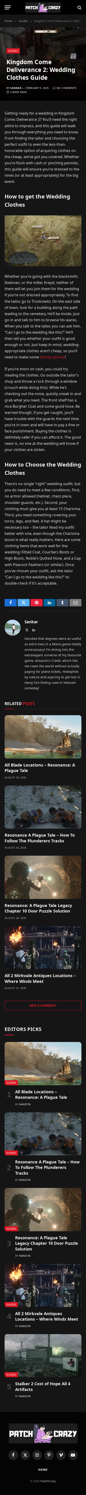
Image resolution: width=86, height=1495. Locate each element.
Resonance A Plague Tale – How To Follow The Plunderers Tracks (40, 837)
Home (42, 1470)
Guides (13, 50)
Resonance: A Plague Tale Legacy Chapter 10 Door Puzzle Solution (38, 908)
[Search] (79, 7)
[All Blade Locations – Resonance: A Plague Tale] (43, 736)
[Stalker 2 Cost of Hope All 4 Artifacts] (43, 1355)
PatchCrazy (47, 1481)
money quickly (52, 357)
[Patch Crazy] (43, 7)
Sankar (15, 88)
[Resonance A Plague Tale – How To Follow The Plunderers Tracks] (43, 807)
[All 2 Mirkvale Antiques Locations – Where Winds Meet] (43, 947)
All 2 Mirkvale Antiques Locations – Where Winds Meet (40, 978)
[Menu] (8, 7)
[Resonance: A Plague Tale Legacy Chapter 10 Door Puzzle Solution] (43, 877)
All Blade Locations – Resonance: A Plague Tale (41, 1094)
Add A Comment (43, 1005)
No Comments (66, 88)
